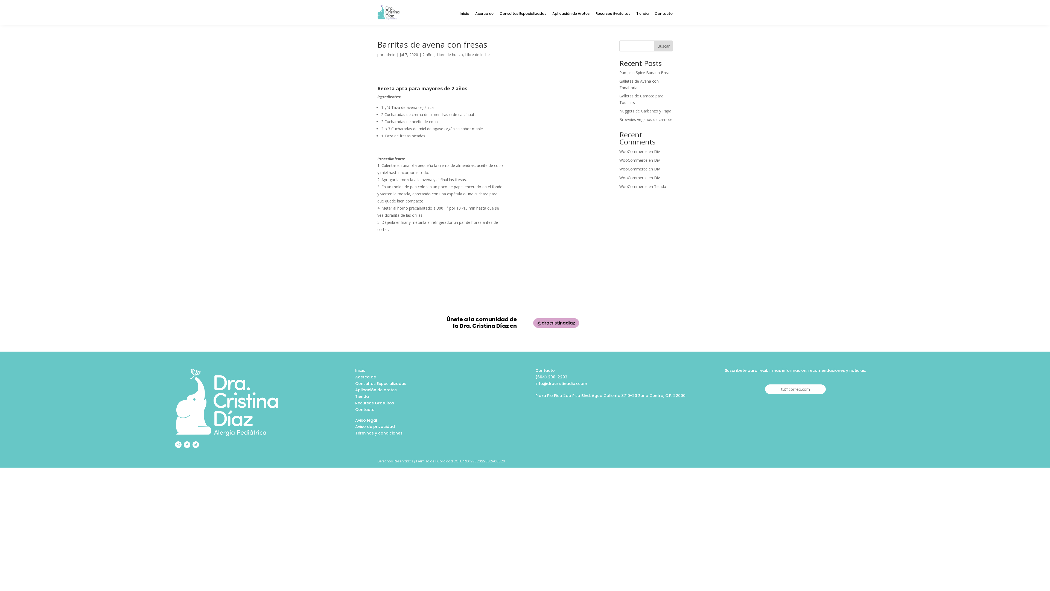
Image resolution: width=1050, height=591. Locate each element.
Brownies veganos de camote (645, 119)
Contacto (664, 14)
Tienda (642, 14)
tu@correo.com (795, 389)
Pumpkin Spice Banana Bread (645, 72)
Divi (657, 151)
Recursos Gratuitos (613, 14)
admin (389, 54)
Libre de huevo (450, 54)
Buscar (663, 46)
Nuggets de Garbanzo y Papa (645, 111)
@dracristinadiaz (556, 323)
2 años (428, 54)
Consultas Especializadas (523, 14)
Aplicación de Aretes (571, 14)
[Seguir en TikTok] (195, 444)
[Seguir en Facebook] (187, 444)
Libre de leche (477, 54)
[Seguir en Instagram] (178, 444)
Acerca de (484, 14)
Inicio (464, 14)
